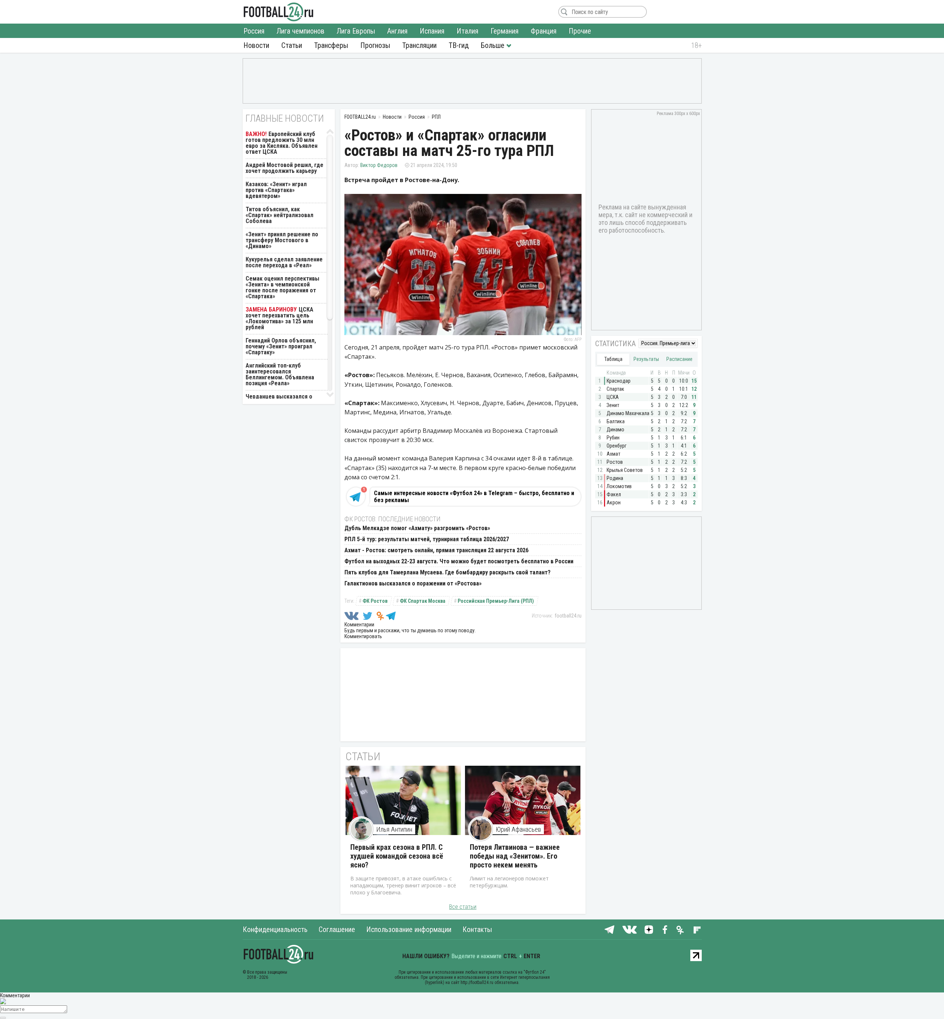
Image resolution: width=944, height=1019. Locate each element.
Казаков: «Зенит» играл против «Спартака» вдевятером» (276, 190)
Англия (397, 31)
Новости (256, 45)
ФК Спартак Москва (422, 601)
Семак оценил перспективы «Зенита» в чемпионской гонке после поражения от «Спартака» (282, 287)
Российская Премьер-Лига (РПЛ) (496, 601)
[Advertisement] (472, 80)
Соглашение (337, 929)
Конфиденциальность (275, 929)
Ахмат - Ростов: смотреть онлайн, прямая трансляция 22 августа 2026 (436, 550)
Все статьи (462, 906)
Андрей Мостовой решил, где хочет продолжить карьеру (284, 167)
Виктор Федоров (379, 165)
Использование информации (408, 929)
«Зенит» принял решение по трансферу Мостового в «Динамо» (282, 240)
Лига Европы (356, 31)
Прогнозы (375, 45)
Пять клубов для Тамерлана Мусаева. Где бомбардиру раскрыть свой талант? (447, 572)
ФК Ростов (375, 601)
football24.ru (568, 616)
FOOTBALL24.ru (279, 11)
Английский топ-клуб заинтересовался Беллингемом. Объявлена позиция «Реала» (280, 374)
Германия (504, 31)
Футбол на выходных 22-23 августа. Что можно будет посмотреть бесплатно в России (458, 561)
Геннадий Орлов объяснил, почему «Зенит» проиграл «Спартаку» (281, 346)
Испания (432, 31)
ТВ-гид (459, 45)
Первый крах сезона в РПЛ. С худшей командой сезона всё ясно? (396, 856)
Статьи (291, 45)
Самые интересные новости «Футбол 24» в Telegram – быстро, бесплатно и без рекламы (474, 497)
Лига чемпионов (300, 31)
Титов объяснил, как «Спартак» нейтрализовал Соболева (279, 215)
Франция (543, 31)
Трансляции (419, 45)
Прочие (580, 31)
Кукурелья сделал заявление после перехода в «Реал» (284, 262)
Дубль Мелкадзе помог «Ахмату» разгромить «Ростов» (417, 528)
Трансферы (331, 45)
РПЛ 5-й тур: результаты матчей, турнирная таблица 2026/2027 (426, 539)
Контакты (477, 929)
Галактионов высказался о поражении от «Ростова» (413, 583)
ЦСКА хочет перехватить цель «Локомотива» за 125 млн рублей (279, 318)
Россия (253, 31)
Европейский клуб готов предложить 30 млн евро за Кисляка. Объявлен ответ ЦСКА (281, 143)
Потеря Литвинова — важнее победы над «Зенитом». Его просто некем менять (515, 856)
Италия (467, 31)
